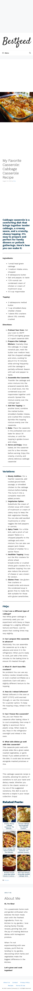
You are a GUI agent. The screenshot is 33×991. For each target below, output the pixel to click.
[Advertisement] (16, 16)
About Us (6, 982)
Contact (15, 982)
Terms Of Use (20, 985)
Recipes (6, 880)
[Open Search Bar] (30, 53)
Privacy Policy (25, 982)
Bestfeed (17, 41)
